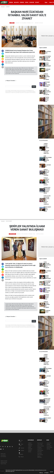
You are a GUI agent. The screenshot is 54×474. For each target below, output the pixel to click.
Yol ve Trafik (39, 444)
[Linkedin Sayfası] (10, 446)
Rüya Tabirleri (49, 447)
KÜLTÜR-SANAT (9, 221)
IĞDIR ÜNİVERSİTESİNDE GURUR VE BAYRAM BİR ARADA (47, 159)
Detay (41, 472)
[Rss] (13, 446)
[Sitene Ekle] (4, 449)
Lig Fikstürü (39, 448)
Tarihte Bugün (40, 450)
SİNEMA (11, 2)
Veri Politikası (3, 456)
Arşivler (22, 450)
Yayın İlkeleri (3, 455)
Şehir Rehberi (40, 454)
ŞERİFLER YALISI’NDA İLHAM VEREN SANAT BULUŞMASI (47, 76)
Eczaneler (39, 447)
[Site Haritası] (1, 449)
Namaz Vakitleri (40, 445)
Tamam (46, 472)
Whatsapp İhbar (4, 462)
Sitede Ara (49, 443)
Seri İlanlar (39, 453)
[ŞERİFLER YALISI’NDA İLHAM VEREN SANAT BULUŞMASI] (19, 248)
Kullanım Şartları (4, 460)
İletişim (22, 456)
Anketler (48, 444)
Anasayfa (3, 6)
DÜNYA (26, 2)
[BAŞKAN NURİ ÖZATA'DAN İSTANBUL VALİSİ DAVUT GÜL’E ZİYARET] (19, 36)
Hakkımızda (3, 453)
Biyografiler (49, 445)
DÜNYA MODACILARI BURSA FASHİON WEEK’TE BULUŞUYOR (47, 92)
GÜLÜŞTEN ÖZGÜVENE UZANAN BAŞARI (47, 64)
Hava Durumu (40, 443)
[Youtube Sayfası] (8, 446)
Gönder (33, 86)
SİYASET (37, 2)
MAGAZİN (16, 2)
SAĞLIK (29, 451)
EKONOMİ (31, 2)
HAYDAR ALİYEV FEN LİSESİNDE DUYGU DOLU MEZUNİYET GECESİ (47, 190)
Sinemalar (39, 451)
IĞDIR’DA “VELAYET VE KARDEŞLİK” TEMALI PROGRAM (46, 172)
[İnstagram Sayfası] (6, 446)
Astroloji (48, 448)
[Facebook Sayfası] (1, 446)
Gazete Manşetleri (39, 457)
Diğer (46, 2)
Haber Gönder (3, 463)
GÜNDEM (22, 2)
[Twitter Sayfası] (3, 446)
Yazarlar (22, 448)
